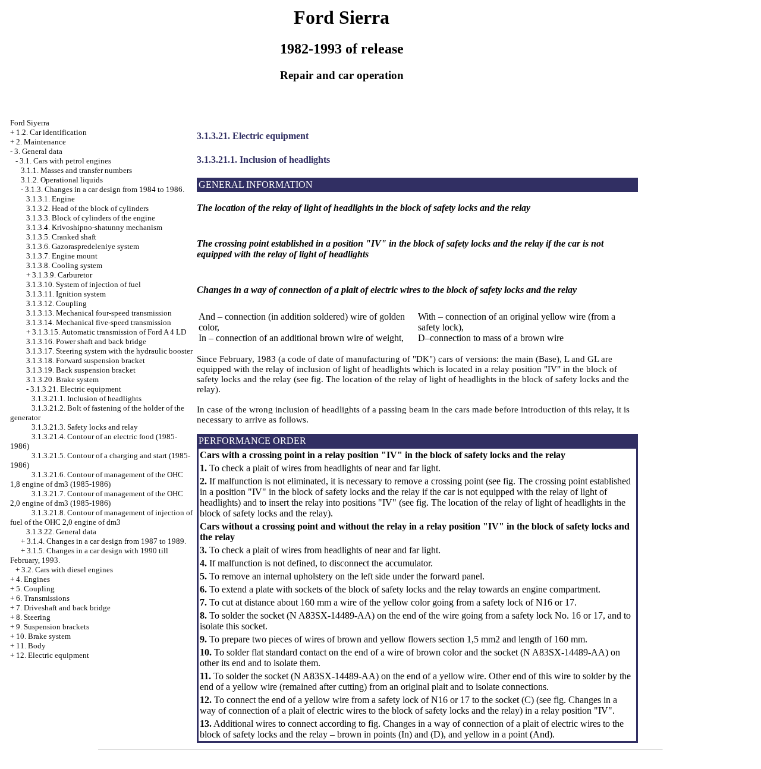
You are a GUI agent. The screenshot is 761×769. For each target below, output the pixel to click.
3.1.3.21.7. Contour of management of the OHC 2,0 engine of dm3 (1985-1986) (96, 498)
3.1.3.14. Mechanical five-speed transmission (98, 322)
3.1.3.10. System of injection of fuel (83, 284)
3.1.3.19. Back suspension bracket (81, 369)
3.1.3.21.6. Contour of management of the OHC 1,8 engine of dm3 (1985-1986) (96, 479)
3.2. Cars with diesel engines (67, 569)
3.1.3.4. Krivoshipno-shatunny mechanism (94, 227)
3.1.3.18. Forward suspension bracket (85, 360)
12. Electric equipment (52, 655)
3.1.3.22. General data (61, 531)
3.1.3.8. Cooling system (64, 265)
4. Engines (33, 579)
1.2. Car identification (51, 132)
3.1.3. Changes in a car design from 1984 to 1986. (104, 189)
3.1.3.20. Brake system (62, 379)
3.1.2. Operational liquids (62, 179)
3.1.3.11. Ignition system (66, 293)
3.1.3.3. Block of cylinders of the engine (90, 217)
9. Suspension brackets (52, 626)
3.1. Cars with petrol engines (65, 160)
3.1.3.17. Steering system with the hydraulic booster (109, 350)
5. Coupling (35, 588)
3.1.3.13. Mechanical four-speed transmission (99, 312)
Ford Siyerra (29, 122)
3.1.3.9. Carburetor (62, 274)
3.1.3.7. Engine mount (62, 255)
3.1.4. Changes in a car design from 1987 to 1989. (106, 541)
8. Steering (33, 617)
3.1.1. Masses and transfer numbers (76, 170)
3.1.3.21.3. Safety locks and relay (85, 427)
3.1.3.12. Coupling (56, 303)
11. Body (31, 645)
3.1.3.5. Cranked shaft (61, 236)
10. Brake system (43, 636)
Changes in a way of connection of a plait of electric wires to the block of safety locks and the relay (408, 705)
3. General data (38, 151)
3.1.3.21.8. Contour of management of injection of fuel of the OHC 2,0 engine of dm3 (101, 517)
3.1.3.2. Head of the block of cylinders (87, 208)
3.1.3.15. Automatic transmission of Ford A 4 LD (109, 331)
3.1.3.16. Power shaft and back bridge (86, 341)
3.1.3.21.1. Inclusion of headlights (86, 398)
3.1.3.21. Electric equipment (75, 388)
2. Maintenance (41, 141)
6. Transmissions (43, 598)
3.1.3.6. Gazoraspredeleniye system (82, 246)
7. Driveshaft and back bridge (63, 607)
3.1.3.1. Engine (50, 198)
